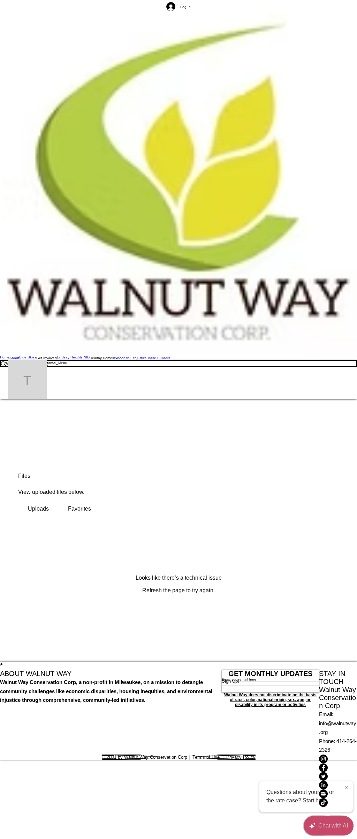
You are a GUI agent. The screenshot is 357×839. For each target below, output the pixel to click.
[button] (46, 357)
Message (108, 380)
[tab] (38, 509)
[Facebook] (338, 767)
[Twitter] (338, 776)
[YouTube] (338, 793)
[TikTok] (338, 802)
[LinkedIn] (338, 785)
